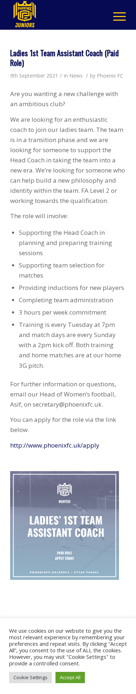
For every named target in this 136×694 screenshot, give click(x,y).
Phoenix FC (110, 75)
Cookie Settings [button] (30, 677)
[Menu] (116, 14)
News (76, 75)
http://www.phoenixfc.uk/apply (54, 445)
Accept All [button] (70, 677)
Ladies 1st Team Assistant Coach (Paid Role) (64, 57)
